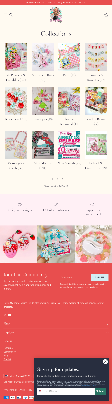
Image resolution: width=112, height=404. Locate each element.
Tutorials (8, 347)
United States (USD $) (19, 376)
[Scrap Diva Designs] (56, 15)
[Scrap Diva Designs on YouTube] (9, 315)
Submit (100, 391)
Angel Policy (26, 389)
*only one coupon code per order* (72, 2)
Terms (94, 385)
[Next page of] (62, 179)
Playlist (7, 359)
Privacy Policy (10, 389)
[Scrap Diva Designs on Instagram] (5, 315)
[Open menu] (5, 15)
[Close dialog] (105, 361)
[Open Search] (11, 15)
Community (10, 351)
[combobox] (42, 391)
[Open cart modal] (106, 15)
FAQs (6, 355)
